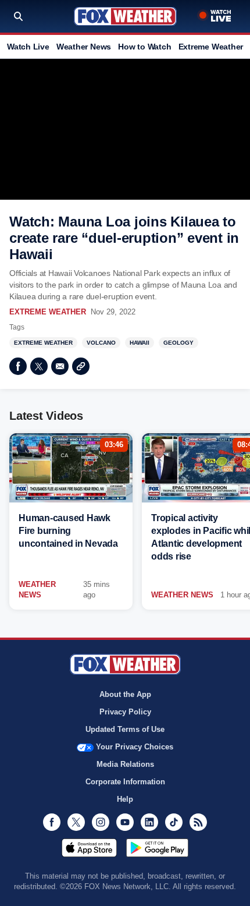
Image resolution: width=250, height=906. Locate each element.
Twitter (39, 366)
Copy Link (81, 366)
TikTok (174, 822)
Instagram (100, 822)
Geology (178, 342)
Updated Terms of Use (125, 729)
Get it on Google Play (157, 847)
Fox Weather (125, 16)
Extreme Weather (211, 46)
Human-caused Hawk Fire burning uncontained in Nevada (68, 530)
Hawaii (139, 342)
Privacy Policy (125, 711)
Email (60, 366)
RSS (198, 822)
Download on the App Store (89, 847)
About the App (125, 694)
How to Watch (144, 46)
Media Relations (125, 764)
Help (125, 799)
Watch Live (28, 46)
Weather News (83, 46)
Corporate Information (125, 781)
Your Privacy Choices (134, 746)
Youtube (125, 822)
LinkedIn (149, 822)
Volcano (101, 342)
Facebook (18, 366)
